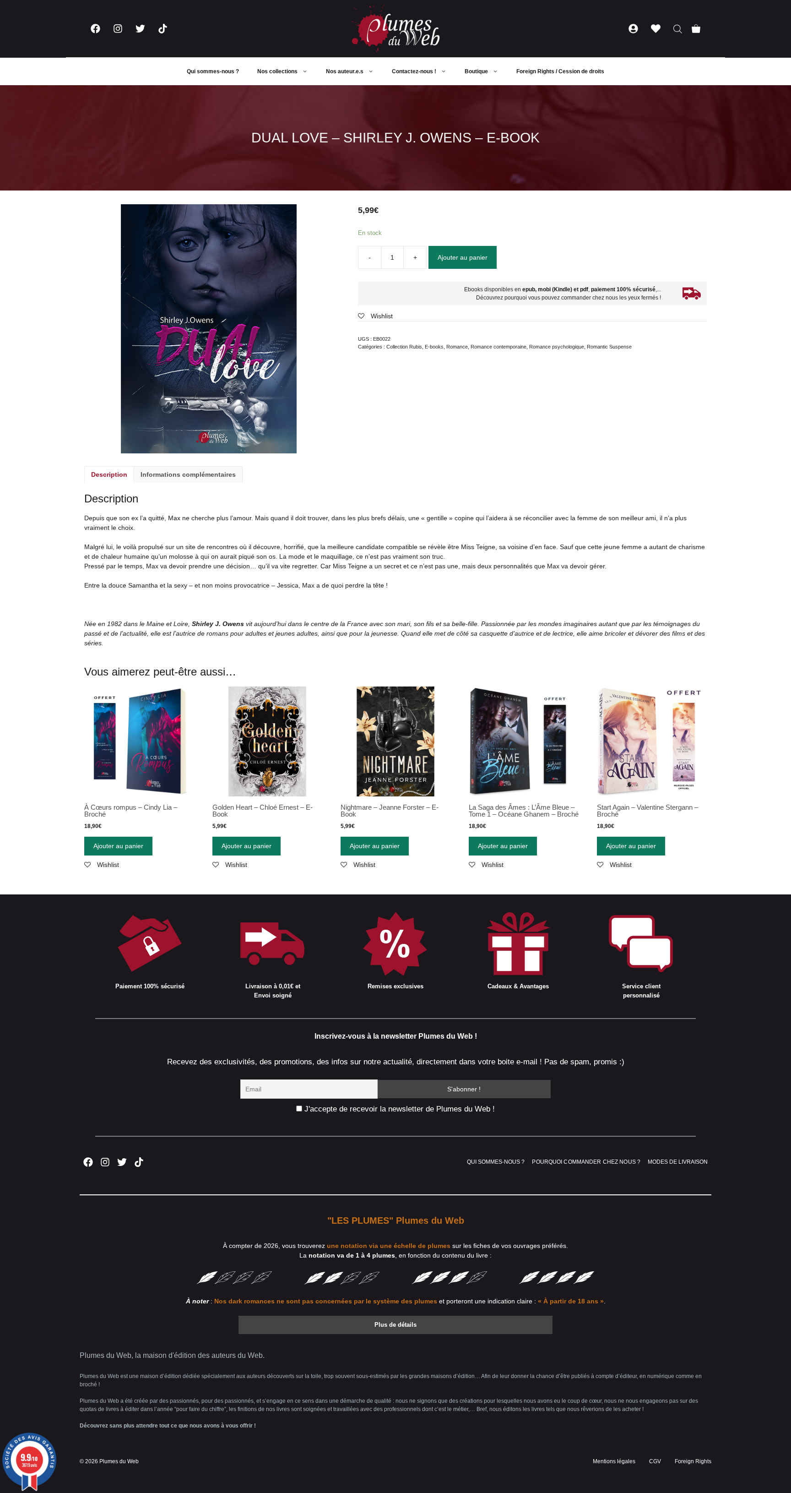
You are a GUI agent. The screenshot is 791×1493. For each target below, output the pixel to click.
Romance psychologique (556, 346)
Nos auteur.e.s (344, 71)
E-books (434, 346)
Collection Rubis (404, 346)
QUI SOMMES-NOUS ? (496, 1162)
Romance (457, 346)
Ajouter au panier (463, 257)
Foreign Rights (693, 1461)
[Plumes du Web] (395, 28)
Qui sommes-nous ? (213, 71)
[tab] (109, 474)
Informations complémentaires (188, 474)
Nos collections (277, 71)
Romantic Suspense (609, 346)
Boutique (476, 71)
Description (109, 474)
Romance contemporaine (498, 346)
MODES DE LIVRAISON (678, 1162)
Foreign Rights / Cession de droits (560, 71)
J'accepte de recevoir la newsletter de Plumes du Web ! (398, 1109)
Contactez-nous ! (414, 71)
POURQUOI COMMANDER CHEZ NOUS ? (586, 1162)
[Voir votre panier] (696, 28)
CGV (655, 1461)
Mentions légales (614, 1461)
